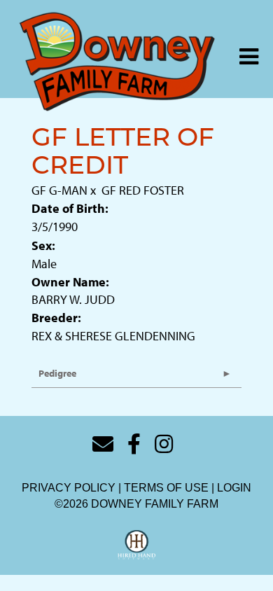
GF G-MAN (59, 190)
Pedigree (57, 373)
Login (234, 488)
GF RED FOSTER (143, 190)
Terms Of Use (166, 488)
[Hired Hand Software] (137, 545)
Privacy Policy (68, 488)
